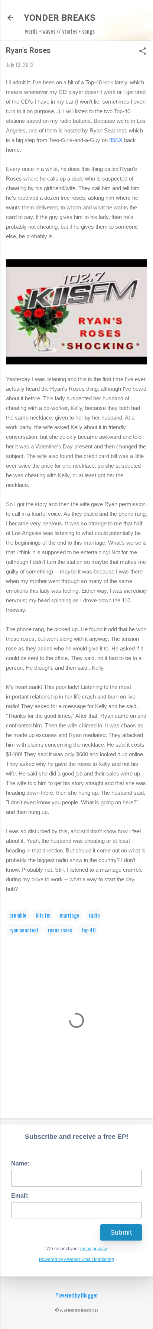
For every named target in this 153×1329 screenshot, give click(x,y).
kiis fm (43, 915)
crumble (17, 915)
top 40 (88, 930)
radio (94, 915)
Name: (20, 1163)
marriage (69, 915)
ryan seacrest (24, 930)
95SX (116, 140)
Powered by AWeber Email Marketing (76, 1259)
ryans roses (60, 930)
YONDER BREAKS (59, 18)
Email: (20, 1195)
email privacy (93, 1248)
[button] (142, 51)
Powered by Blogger (76, 1295)
